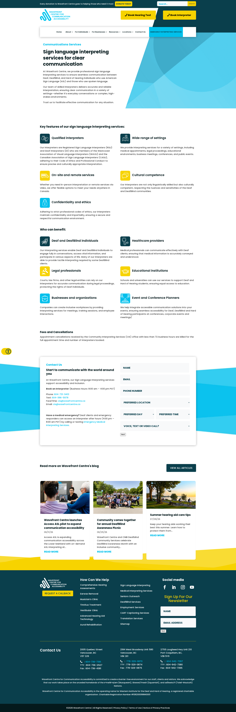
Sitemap (125, 623)
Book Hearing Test (139, 15)
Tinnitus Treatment (90, 604)
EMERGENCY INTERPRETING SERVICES (166, 32)
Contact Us (140, 32)
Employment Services (132, 607)
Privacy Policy (120, 707)
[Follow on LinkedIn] (174, 587)
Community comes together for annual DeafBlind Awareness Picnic (116, 524)
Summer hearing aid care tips (170, 515)
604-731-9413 (61, 394)
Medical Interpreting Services (136, 590)
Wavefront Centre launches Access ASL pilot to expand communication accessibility (64, 524)
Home (59, 32)
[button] (6, 351)
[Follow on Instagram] (183, 587)
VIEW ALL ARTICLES (181, 468)
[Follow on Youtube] (192, 587)
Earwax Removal (89, 593)
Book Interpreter (180, 15)
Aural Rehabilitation (91, 624)
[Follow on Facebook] (165, 587)
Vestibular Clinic (89, 610)
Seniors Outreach (130, 596)
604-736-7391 (93, 661)
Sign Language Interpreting (135, 585)
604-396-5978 (60, 397)
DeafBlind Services (130, 601)
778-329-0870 (134, 661)
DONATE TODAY (123, 4)
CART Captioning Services (134, 612)
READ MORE (51, 551)
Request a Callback (58, 593)
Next (123, 434)
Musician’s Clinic (89, 599)
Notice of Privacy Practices (156, 707)
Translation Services (131, 618)
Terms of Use (135, 707)
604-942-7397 (175, 661)
